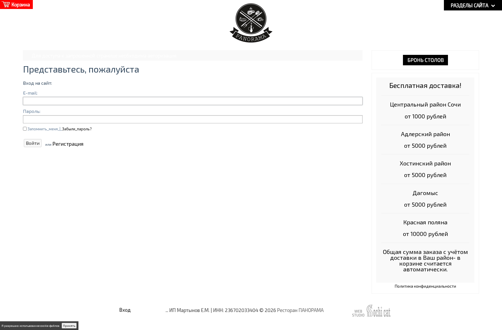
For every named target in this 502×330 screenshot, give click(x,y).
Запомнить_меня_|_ (60, 129)
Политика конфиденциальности (425, 286)
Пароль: (31, 111)
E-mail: (30, 92)
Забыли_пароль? (77, 129)
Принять (69, 325)
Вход (125, 310)
